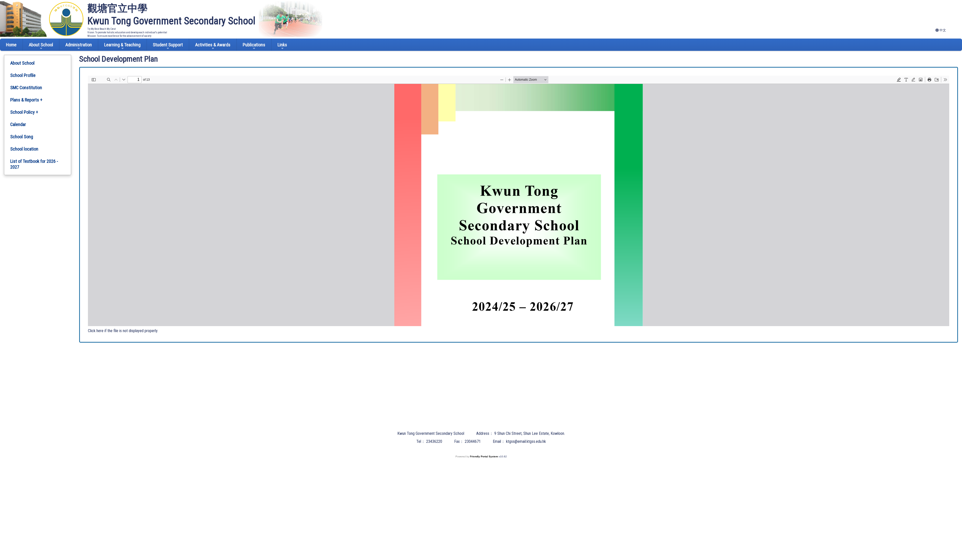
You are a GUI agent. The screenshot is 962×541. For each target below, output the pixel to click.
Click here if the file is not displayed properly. (123, 330)
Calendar (18, 124)
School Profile (23, 75)
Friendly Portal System (484, 456)
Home (11, 44)
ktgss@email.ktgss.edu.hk (526, 441)
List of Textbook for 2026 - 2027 (34, 164)
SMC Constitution (26, 87)
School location (24, 149)
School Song (21, 136)
